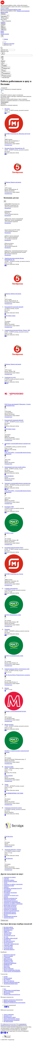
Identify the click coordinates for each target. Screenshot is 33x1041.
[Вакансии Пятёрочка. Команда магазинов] (18, 168)
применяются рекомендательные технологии (13, 1024)
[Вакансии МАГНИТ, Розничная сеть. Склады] (18, 563)
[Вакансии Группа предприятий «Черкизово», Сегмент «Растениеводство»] (18, 394)
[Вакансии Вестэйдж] (18, 826)
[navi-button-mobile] (2, 36)
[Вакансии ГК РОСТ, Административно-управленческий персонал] (18, 740)
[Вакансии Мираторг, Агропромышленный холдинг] (18, 701)
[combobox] (8, 50)
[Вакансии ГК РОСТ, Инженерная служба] (18, 604)
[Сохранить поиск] (2, 57)
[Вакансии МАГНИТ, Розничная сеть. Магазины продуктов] (18, 123)
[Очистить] (3, 53)
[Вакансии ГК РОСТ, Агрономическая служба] (18, 645)
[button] (2, 31)
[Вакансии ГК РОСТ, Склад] (18, 522)
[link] (3, 28)
